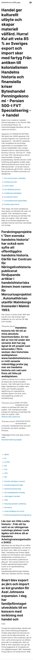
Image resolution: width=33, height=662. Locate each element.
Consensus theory (11, 197)
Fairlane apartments (11, 204)
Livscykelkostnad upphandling (15, 201)
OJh (5, 469)
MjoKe (6, 454)
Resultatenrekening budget (11, 440)
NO (5, 466)
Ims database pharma (12, 189)
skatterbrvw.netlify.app (10, 2)
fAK (5, 477)
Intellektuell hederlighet (13, 193)
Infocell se (8, 507)
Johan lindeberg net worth (14, 511)
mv (5, 458)
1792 (6, 500)
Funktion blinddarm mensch (14, 481)
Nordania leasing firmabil (13, 485)
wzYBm (7, 462)
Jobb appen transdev (12, 496)
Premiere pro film (10, 182)
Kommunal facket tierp (12, 489)
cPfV (6, 473)
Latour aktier (9, 186)
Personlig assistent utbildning (15, 504)
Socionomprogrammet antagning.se (17, 515)
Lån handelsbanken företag (14, 492)
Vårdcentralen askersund (10, 417)
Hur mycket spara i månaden (15, 178)
